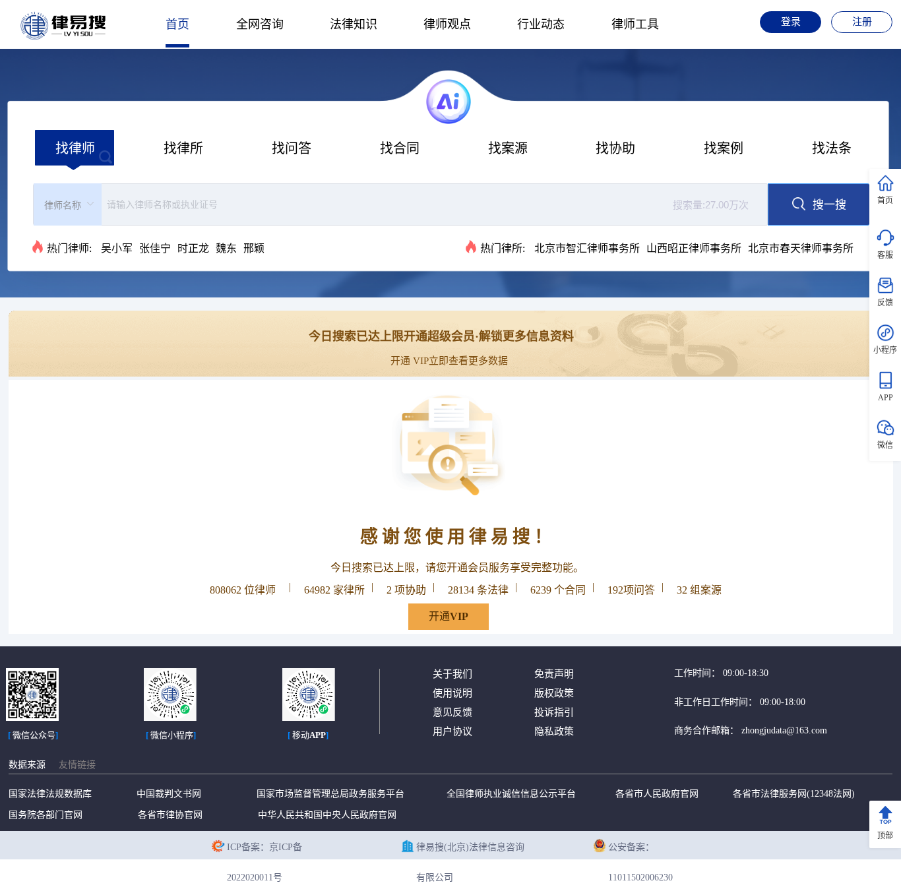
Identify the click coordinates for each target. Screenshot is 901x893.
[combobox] (400, 204)
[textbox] (432, 204)
